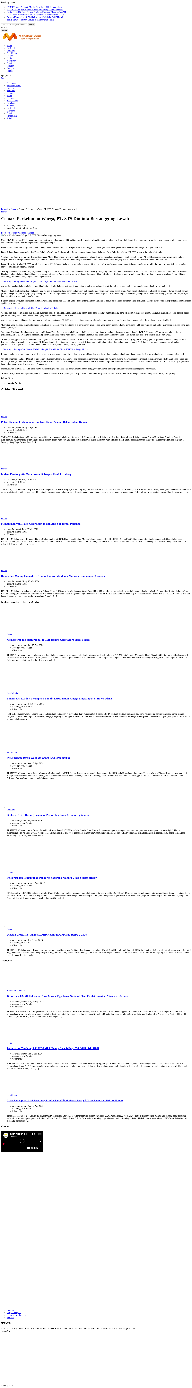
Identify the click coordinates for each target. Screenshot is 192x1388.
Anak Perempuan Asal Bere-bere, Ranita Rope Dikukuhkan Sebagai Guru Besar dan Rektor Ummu (65, 1100)
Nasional (11, 48)
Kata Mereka (12, 100)
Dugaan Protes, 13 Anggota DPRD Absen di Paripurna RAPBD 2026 (47, 934)
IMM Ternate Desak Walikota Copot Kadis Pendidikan (39, 757)
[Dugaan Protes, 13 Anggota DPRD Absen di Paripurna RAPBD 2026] (28, 926)
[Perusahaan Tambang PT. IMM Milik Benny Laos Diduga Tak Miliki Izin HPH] (17, 1040)
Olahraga (11, 111)
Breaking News (14, 85)
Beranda (10, 1310)
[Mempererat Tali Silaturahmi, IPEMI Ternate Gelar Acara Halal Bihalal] (28, 632)
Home (9, 45)
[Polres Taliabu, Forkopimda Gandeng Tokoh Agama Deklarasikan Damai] (11, 414)
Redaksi (10, 1317)
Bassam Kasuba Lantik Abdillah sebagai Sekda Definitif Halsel (35, 17)
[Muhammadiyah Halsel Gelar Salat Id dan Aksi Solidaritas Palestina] (11, 516)
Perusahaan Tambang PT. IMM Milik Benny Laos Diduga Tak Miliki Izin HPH (53, 1048)
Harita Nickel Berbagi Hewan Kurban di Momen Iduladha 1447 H (36, 12)
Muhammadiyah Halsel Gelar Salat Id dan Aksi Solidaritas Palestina (41, 523)
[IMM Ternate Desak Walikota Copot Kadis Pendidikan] (28, 750)
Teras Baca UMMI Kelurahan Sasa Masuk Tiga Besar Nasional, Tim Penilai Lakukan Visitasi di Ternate (67, 996)
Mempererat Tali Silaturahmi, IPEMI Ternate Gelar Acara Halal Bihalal (48, 639)
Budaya (10, 68)
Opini (9, 63)
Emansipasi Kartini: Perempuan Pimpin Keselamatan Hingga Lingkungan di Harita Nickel (59, 698)
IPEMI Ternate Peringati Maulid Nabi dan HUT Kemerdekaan (34, 7)
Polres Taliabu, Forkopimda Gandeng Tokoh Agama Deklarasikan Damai (44, 421)
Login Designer (14, 1312)
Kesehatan (11, 61)
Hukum (10, 55)
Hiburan (10, 66)
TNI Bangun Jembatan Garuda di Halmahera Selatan (30, 20)
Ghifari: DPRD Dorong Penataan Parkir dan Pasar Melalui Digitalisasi (48, 815)
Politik (10, 71)
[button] (31, 24)
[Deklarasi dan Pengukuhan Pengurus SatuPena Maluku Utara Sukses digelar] (28, 870)
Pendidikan (12, 53)
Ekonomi (11, 50)
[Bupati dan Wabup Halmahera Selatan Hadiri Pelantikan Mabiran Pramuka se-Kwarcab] (11, 568)
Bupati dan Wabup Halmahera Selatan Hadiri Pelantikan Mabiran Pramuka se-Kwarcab (53, 575)
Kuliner (10, 58)
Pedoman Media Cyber (17, 1315)
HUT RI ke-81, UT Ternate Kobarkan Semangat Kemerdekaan (35, 9)
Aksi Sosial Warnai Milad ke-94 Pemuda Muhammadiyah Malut (35, 14)
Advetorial (11, 83)
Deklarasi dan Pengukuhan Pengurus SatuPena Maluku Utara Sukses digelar (52, 877)
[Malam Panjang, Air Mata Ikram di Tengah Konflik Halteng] (11, 466)
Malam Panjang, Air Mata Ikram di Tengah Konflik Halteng (36, 474)
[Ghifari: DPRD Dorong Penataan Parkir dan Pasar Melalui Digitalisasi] (28, 807)
